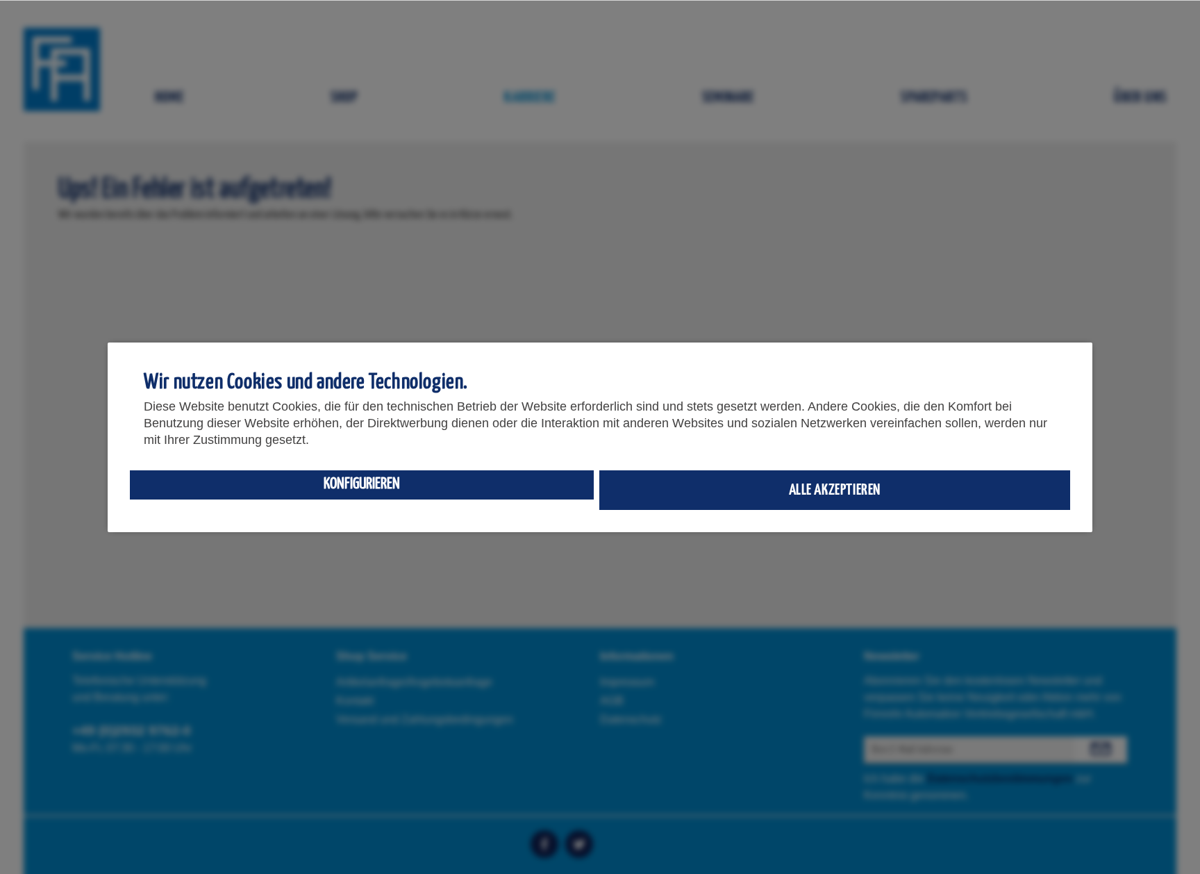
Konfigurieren (362, 484)
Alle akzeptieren (835, 490)
